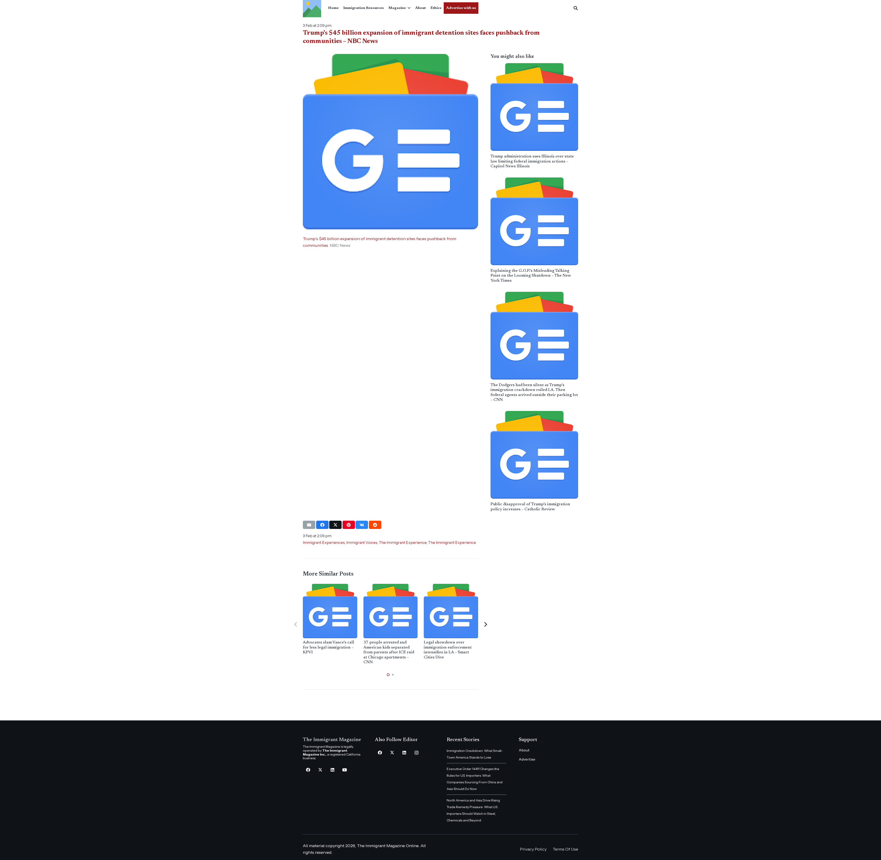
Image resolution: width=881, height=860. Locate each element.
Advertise (527, 759)
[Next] (485, 624)
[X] (320, 770)
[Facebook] (308, 770)
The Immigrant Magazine (332, 739)
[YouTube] (344, 770)
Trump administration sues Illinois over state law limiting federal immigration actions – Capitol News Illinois (532, 162)
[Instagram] (416, 753)
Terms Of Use (565, 849)
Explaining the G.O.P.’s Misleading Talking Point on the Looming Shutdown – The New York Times (531, 276)
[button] (408, 8)
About (524, 750)
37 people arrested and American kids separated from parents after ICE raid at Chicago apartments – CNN (388, 652)
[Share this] (322, 525)
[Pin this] (349, 525)
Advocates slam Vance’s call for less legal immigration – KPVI (328, 648)
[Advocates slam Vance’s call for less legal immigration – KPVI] (330, 611)
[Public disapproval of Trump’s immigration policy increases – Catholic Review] (534, 455)
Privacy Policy (533, 849)
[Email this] (309, 525)
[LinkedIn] (332, 770)
